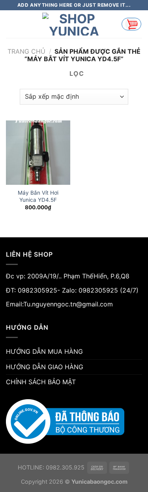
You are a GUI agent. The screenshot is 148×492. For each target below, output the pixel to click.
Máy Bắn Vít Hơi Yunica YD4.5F (38, 196)
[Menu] (10, 24)
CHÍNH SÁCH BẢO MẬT (41, 382)
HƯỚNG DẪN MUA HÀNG (44, 351)
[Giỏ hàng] (131, 24)
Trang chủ (26, 51)
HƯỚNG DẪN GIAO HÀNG (44, 367)
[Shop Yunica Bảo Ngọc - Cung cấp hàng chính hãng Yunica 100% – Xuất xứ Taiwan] (74, 24)
